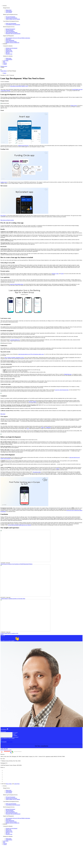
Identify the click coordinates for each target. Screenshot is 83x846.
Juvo (28, 428)
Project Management (10, 40)
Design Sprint (8, 10)
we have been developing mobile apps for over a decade (19, 524)
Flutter (57, 468)
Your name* (15, 732)
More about (3, 413)
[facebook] (4, 770)
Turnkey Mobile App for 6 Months (13, 19)
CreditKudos (48, 427)
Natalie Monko (4, 70)
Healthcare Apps (9, 51)
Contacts (5, 64)
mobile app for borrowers (23, 145)
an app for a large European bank (61, 389)
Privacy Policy (9, 783)
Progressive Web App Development (13, 33)
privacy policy (10, 741)
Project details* (15, 737)
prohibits (34, 401)
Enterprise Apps (9, 53)
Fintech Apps (8, 49)
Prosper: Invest (74, 105)
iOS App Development (10, 16)
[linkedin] (4, 774)
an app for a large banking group (16, 284)
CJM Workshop (9, 11)
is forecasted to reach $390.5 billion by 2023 (19, 86)
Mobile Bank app (67, 374)
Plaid (42, 427)
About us (5, 62)
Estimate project (4, 66)
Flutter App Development (11, 23)
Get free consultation (41, 746)
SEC (31, 401)
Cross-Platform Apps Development (13, 24)
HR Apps (8, 52)
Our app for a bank (37, 472)
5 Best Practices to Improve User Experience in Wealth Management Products (16, 563)
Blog (4, 61)
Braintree (54, 273)
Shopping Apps (9, 50)
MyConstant (3, 215)
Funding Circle (4, 182)
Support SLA (8, 39)
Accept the (7, 741)
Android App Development (11, 17)
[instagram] (4, 772)
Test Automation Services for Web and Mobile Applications (18, 37)
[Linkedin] (7, 729)
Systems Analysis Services (11, 41)
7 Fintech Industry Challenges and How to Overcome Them (13, 598)
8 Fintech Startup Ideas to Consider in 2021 (9, 633)
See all (2, 634)
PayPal (62, 273)
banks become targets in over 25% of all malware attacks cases (31, 354)
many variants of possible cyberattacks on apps (14, 357)
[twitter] (4, 777)
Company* (15, 735)
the (29, 401)
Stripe (57, 273)
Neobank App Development (11, 48)
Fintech (4, 73)
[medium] (4, 779)
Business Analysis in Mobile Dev (12, 42)
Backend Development (10, 28)
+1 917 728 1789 (4, 748)
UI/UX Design (9, 12)
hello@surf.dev (6, 749)
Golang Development (10, 31)
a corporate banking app (15, 339)
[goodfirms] (4, 781)
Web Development (9, 30)
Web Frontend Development (11, 32)
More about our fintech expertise (7, 220)
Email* (14, 734)
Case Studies (5, 60)
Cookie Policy (17, 783)
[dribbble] (4, 775)
